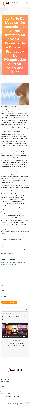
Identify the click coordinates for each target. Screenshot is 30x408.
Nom (3, 285)
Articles (8, 244)
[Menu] (27, 3)
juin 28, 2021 (8, 106)
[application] (15, 330)
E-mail (3, 291)
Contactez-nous (4, 379)
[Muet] (24, 336)
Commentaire (5, 267)
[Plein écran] (26, 336)
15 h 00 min (16, 106)
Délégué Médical (4, 381)
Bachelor (2, 384)
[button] (15, 331)
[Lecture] (3, 336)
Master (2, 386)
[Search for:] (13, 309)
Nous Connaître (4, 377)
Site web (3, 296)
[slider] (13, 336)
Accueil (2, 374)
